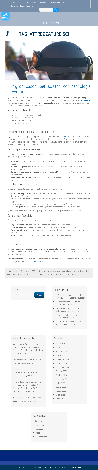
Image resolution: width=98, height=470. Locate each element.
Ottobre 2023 (61, 375)
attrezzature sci (48, 271)
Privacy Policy (16, 2)
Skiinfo (78, 211)
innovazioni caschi (14, 274)
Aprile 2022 (60, 395)
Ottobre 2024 (61, 363)
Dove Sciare (54, 23)
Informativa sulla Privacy (36, 2)
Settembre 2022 (62, 379)
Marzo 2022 (60, 399)
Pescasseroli (40, 429)
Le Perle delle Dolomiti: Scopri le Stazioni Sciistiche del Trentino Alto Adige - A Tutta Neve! (27, 347)
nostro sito (38, 261)
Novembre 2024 (62, 359)
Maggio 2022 (61, 391)
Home (45, 23)
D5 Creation (55, 467)
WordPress (76, 467)
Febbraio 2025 (62, 347)
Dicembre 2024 (62, 355)
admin (14, 271)
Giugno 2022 (61, 387)
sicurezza (66, 136)
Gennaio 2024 (61, 371)
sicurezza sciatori (30, 274)
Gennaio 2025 (61, 351)
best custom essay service (24, 369)
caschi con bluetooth (65, 271)
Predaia (38, 433)
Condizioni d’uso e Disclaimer (22, 6)
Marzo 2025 (60, 343)
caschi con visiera (83, 271)
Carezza (38, 421)
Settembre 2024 (62, 367)
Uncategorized (41, 437)
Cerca (15, 289)
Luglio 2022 (60, 383)
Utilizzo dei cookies (58, 2)
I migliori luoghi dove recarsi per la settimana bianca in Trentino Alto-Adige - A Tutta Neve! (27, 385)
